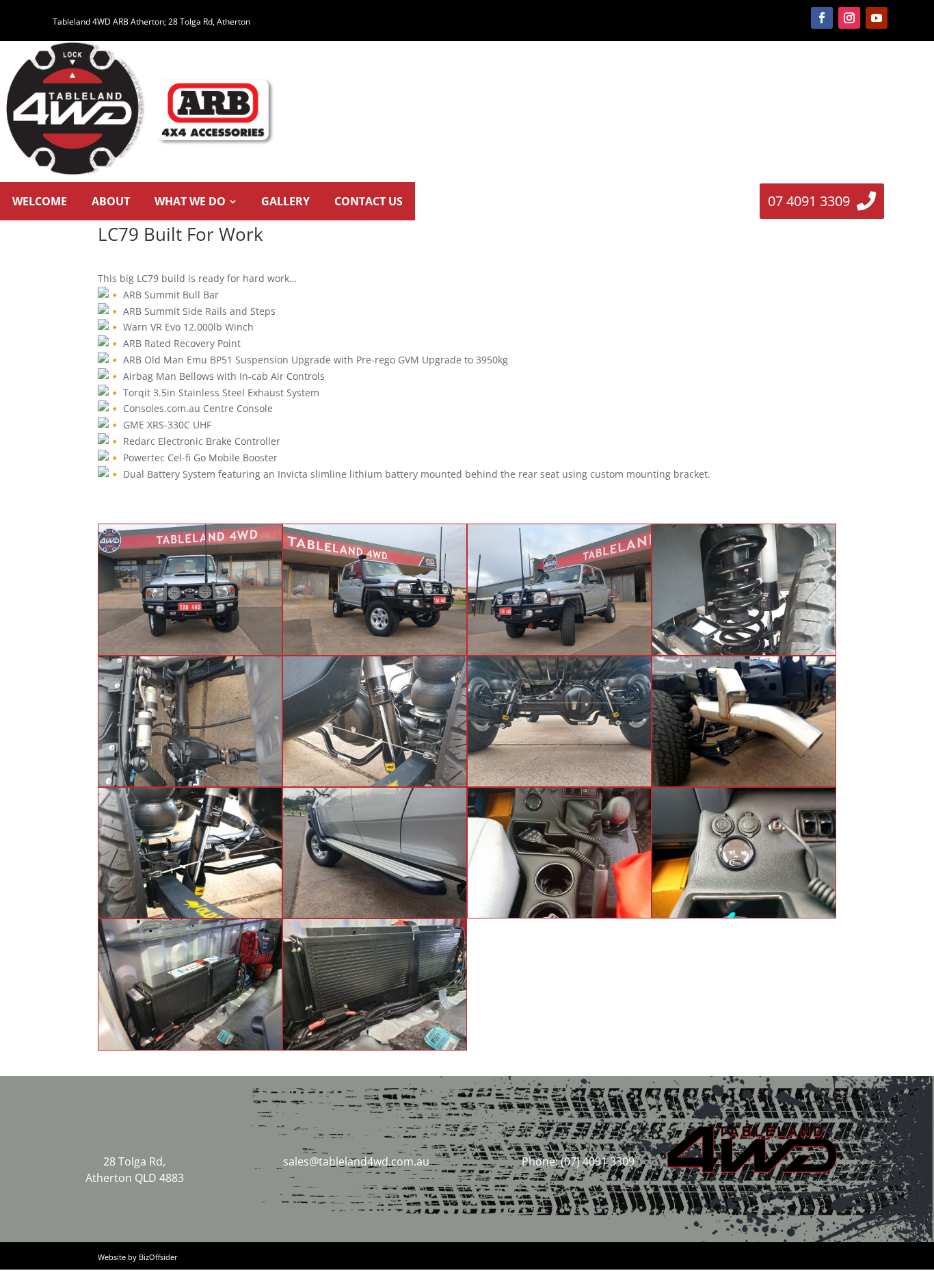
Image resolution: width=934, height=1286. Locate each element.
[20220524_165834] (374, 917)
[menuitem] (39, 201)
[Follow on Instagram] (849, 18)
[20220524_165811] (190, 917)
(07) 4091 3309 (598, 1161)
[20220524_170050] (744, 917)
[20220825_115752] (374, 1049)
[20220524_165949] (559, 917)
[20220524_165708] (374, 786)
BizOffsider (158, 1257)
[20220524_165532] (190, 654)
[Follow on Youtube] (877, 18)
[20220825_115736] (190, 1049)
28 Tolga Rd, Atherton (209, 21)
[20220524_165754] (744, 786)
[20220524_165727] (559, 786)
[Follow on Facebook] (822, 18)
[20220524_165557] (559, 654)
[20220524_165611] (744, 654)
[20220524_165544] (374, 654)
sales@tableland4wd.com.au (356, 1161)
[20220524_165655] (190, 786)
